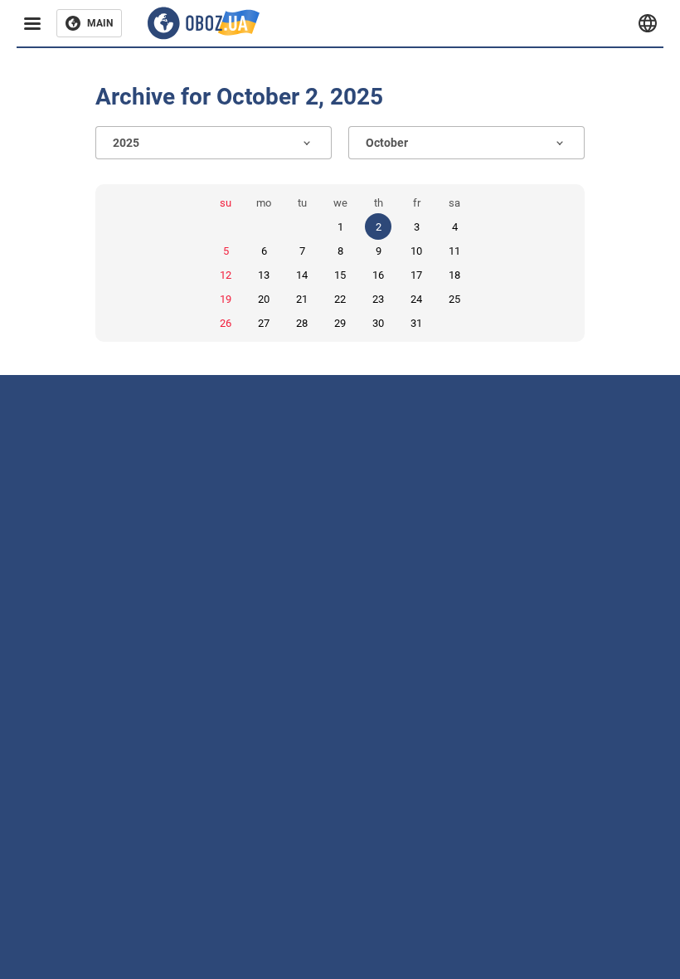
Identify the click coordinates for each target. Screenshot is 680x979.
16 (378, 275)
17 (416, 275)
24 (416, 299)
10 (416, 251)
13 (264, 275)
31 (416, 323)
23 (378, 299)
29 (340, 323)
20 (264, 299)
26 (225, 323)
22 (340, 299)
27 (264, 323)
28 (302, 323)
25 (454, 299)
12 (225, 275)
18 (454, 275)
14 (302, 275)
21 (302, 299)
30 (378, 323)
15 (340, 275)
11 (454, 251)
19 (225, 299)
